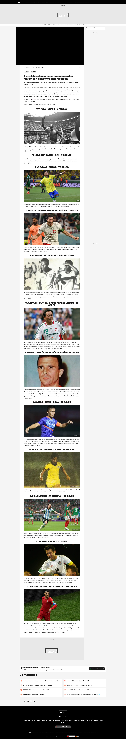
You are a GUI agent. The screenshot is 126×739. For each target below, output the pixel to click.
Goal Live (89, 720)
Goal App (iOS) (82, 720)
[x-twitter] (66, 716)
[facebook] (60, 716)
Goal (35, 732)
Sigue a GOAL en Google (98, 668)
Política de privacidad (54, 720)
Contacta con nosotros (29, 720)
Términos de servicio (42, 720)
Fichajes (51, 2)
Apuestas (96, 720)
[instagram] (63, 716)
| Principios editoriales (82, 24)
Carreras (63, 720)
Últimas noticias (43, 2)
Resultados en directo (30, 2)
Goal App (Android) (72, 720)
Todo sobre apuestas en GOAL (91, 28)
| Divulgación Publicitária (74, 24)
